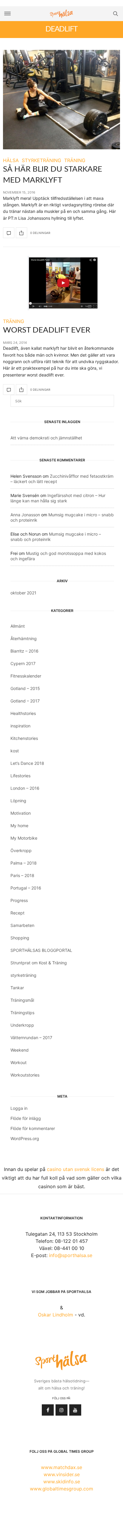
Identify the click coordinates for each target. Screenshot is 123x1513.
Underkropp (22, 1025)
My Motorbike (23, 838)
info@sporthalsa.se (70, 1255)
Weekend (19, 1050)
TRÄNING (74, 160)
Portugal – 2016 (25, 887)
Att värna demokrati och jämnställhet (46, 437)
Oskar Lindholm (55, 1315)
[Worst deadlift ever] (61, 283)
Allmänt (17, 626)
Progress (19, 900)
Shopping (19, 937)
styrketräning (23, 975)
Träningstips (22, 1012)
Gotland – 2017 (25, 700)
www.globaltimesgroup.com (61, 1489)
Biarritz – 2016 (24, 650)
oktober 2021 (23, 592)
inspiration (20, 725)
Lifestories (20, 775)
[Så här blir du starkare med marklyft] (61, 99)
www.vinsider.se (62, 1474)
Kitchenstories (24, 738)
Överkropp (21, 850)
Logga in (18, 1108)
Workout (18, 1062)
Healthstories (23, 713)
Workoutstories (24, 1074)
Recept (17, 912)
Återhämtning (23, 638)
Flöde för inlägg (25, 1118)
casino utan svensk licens (75, 1169)
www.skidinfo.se (61, 1481)
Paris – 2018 (22, 875)
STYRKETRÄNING (41, 160)
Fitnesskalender (25, 675)
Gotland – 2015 (25, 688)
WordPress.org (24, 1138)
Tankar (17, 987)
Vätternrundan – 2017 (31, 1037)
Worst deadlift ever (46, 330)
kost (14, 750)
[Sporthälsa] (61, 14)
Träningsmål (22, 1000)
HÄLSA (11, 160)
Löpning (18, 800)
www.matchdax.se (61, 1467)
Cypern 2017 (23, 663)
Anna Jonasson (25, 514)
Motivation (20, 813)
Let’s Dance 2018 (27, 763)
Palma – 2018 (23, 862)
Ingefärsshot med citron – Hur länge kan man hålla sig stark (57, 498)
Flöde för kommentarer (32, 1128)
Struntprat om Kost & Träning (38, 962)
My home (19, 825)
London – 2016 (24, 788)
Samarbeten (22, 925)
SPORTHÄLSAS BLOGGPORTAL (41, 950)
